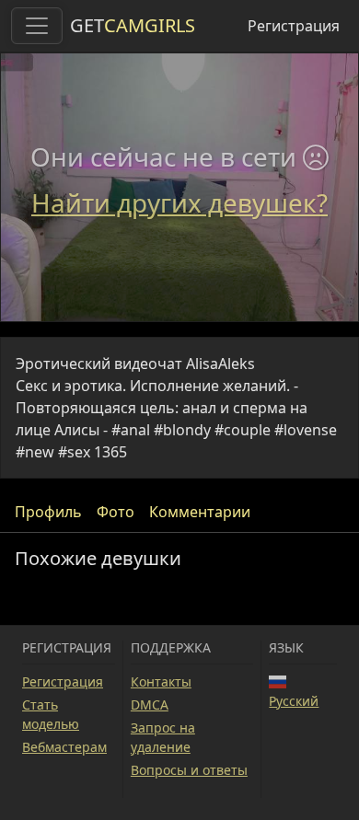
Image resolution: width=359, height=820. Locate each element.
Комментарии (199, 512)
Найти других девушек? (179, 202)
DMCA (149, 704)
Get (132, 25)
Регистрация (294, 26)
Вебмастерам (64, 747)
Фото (115, 512)
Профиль (48, 512)
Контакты (161, 681)
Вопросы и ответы (189, 770)
